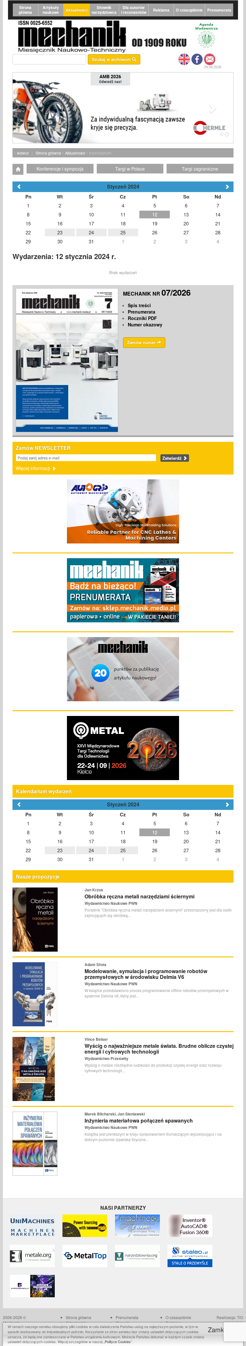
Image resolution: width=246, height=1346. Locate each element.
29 (28, 859)
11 (123, 832)
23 (59, 850)
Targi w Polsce (130, 168)
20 (186, 841)
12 (154, 832)
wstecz (23, 153)
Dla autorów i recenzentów (133, 9)
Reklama (161, 10)
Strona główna (25, 9)
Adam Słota (95, 964)
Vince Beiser (96, 1039)
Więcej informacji (33, 468)
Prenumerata (219, 10)
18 (123, 841)
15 (28, 841)
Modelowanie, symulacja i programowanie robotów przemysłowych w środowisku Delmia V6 (146, 973)
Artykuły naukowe (51, 9)
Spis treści (139, 305)
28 (217, 850)
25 (123, 850)
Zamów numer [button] (142, 342)
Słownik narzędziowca (104, 9)
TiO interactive (234, 1320)
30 (59, 859)
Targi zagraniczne (200, 168)
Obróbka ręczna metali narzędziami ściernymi (139, 896)
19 (154, 841)
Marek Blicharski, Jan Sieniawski (115, 1114)
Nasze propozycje (38, 876)
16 (59, 841)
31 (91, 859)
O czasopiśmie (189, 10)
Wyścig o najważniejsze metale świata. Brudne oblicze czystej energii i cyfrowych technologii (159, 1048)
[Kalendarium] (17, 169)
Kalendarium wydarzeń (44, 791)
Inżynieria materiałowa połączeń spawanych (139, 1120)
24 (91, 850)
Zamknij (220, 1329)
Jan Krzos (94, 890)
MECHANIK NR (157, 293)
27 (186, 850)
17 (91, 841)
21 (217, 841)
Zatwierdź (172, 458)
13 (186, 832)
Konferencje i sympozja (60, 168)
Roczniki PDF (142, 318)
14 (217, 832)
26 (154, 850)
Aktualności (76, 10)
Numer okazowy (145, 324)
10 (91, 832)
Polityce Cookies (118, 1341)
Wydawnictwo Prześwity (106, 1058)
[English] (184, 58)
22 (28, 850)
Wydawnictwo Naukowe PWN (111, 903)
